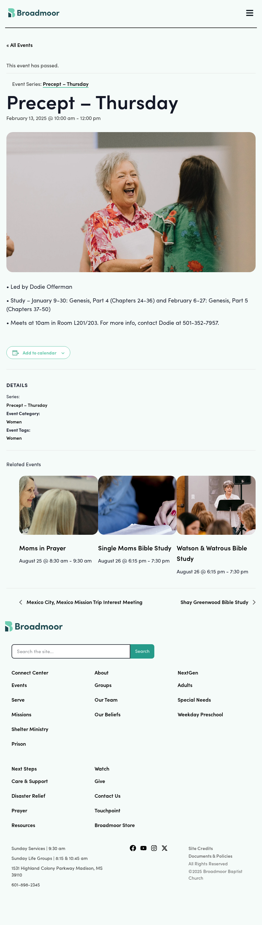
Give (100, 780)
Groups (103, 684)
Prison (19, 743)
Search (142, 651)
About (102, 672)
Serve (18, 699)
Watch (102, 768)
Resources (23, 824)
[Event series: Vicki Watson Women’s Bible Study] (250, 571)
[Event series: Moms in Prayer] (21, 572)
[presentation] (58, 505)
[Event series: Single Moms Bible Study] (172, 560)
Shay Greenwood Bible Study (215, 601)
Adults (185, 684)
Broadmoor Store (115, 824)
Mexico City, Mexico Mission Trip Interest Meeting (84, 601)
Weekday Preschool (200, 714)
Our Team (106, 699)
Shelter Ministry (30, 728)
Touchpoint (107, 810)
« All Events (19, 44)
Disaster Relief (28, 795)
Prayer (19, 810)
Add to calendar (40, 352)
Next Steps (24, 768)
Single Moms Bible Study (134, 547)
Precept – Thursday (26, 405)
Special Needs (194, 699)
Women (14, 421)
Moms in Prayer (42, 547)
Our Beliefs (107, 714)
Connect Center (30, 672)
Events (19, 684)
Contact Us (107, 795)
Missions (21, 714)
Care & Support (30, 780)
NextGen (188, 672)
